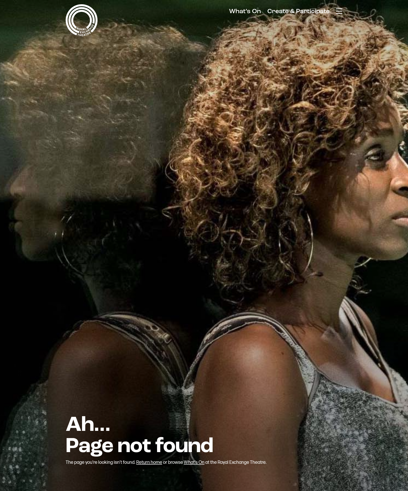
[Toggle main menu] (339, 11)
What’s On (245, 11)
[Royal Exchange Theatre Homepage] (82, 35)
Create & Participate (298, 11)
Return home (149, 462)
